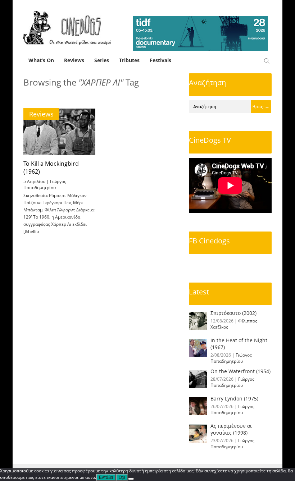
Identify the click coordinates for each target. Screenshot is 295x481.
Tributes (129, 60)
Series (101, 60)
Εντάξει (106, 477)
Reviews (74, 60)
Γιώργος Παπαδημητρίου (44, 184)
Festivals (160, 60)
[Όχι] (131, 479)
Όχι (122, 477)
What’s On (41, 60)
